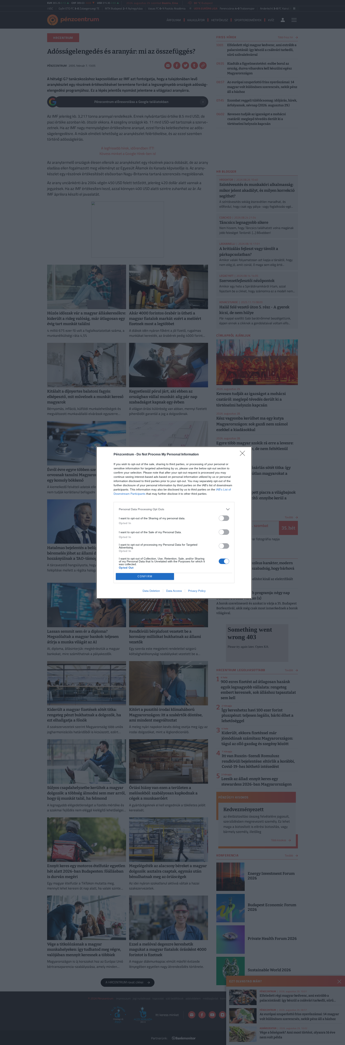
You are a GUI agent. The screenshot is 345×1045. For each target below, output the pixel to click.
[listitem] (174, 509)
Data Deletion (151, 590)
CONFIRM (145, 576)
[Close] (244, 454)
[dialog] (174, 522)
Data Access (174, 590)
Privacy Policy (197, 590)
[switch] (224, 518)
